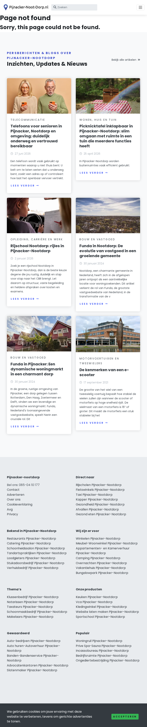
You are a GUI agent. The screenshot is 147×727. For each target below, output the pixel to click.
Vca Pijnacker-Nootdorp (94, 602)
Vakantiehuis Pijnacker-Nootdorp (101, 568)
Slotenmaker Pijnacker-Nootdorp (32, 670)
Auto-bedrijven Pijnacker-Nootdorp (33, 641)
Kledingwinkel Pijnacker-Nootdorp (101, 607)
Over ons (13, 499)
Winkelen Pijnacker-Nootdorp (98, 538)
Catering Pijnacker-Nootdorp (29, 543)
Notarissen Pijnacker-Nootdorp (30, 602)
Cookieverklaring (19, 504)
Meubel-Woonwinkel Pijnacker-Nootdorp (107, 543)
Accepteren (125, 716)
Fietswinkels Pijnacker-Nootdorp (100, 489)
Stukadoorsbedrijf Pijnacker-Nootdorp (35, 563)
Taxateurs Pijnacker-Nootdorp (30, 607)
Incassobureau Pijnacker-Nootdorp (102, 650)
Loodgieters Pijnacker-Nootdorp (31, 558)
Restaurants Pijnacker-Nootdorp (31, 538)
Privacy (12, 514)
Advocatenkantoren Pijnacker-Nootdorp (37, 665)
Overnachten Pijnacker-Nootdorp (101, 563)
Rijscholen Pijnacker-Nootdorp (99, 485)
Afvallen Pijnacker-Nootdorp (97, 509)
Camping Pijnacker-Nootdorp (98, 558)
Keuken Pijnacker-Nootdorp (97, 597)
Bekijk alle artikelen (124, 60)
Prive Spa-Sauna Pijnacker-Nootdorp (103, 646)
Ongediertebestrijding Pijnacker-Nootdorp (108, 660)
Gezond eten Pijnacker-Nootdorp (101, 514)
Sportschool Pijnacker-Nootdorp (100, 617)
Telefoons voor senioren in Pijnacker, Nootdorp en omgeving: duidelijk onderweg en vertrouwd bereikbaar (36, 136)
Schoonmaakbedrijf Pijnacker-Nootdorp (37, 612)
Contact (13, 489)
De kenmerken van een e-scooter (104, 372)
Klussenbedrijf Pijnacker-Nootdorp (33, 597)
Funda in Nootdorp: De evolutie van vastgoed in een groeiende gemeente (107, 250)
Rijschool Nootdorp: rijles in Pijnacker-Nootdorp (37, 248)
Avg (10, 509)
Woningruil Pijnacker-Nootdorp (99, 641)
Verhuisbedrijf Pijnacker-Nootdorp (32, 568)
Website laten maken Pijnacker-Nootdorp (107, 612)
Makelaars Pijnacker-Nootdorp (30, 617)
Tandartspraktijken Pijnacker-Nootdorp (37, 553)
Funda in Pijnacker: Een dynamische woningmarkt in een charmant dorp (37, 369)
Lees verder (23, 185)
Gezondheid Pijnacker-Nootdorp (100, 504)
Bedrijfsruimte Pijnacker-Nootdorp (101, 655)
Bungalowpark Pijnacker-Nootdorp (102, 573)
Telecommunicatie (28, 120)
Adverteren (15, 494)
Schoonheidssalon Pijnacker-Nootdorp (36, 548)
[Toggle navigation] (140, 7)
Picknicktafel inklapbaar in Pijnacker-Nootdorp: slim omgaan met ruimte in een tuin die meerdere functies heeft (106, 136)
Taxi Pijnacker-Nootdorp (94, 494)
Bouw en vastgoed (97, 239)
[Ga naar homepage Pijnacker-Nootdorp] (25, 7)
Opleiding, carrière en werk (37, 239)
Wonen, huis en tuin (98, 120)
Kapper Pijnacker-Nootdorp (97, 499)
